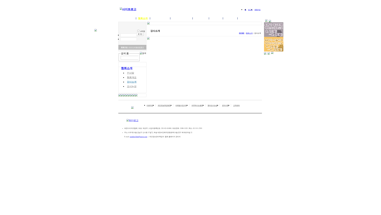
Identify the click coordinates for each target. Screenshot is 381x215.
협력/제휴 (245, 18)
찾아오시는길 (212, 105)
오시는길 (131, 86)
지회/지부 (230, 18)
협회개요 (131, 77)
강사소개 (131, 82)
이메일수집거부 (181, 105)
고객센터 (236, 105)
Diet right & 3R (160, 18)
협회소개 (143, 18)
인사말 (130, 73)
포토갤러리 (201, 18)
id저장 (142, 31)
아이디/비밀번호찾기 (136, 47)
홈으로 (130, 18)
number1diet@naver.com (138, 137)
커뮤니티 (216, 18)
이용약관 (150, 105)
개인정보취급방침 (164, 105)
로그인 (250, 10)
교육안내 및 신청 (181, 18)
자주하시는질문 (197, 105)
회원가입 (257, 10)
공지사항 (225, 105)
